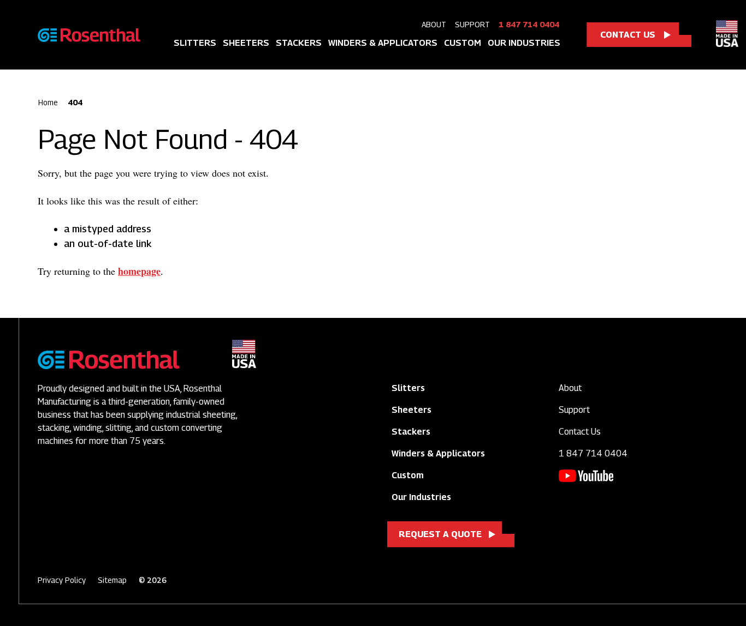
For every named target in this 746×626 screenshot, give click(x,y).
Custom (462, 43)
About (434, 24)
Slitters (195, 43)
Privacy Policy (62, 580)
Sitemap (112, 580)
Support (472, 24)
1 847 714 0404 (529, 24)
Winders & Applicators (382, 43)
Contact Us (627, 34)
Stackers (299, 43)
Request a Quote (440, 534)
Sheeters (246, 43)
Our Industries (524, 43)
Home (48, 102)
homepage (139, 271)
